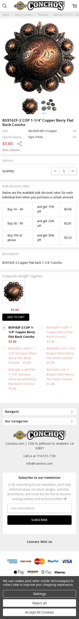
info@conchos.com (39, 463)
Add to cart (15, 317)
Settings (39, 593)
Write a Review (11, 150)
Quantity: (8, 171)
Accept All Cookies (39, 612)
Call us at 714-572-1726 (39, 456)
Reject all (39, 603)
